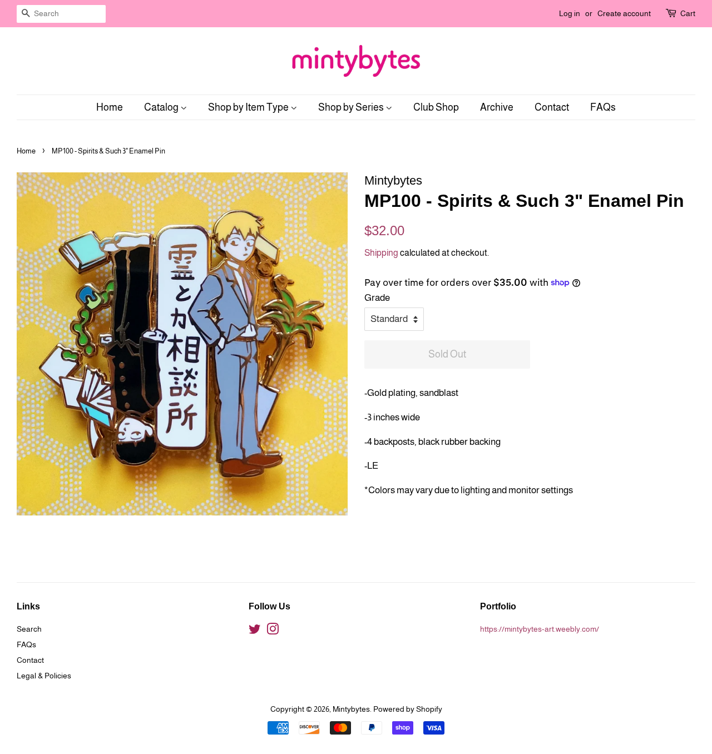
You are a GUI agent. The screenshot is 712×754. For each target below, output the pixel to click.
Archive (496, 107)
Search (29, 628)
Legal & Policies (44, 675)
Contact (552, 107)
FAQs (603, 107)
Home (109, 107)
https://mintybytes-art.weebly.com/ (539, 628)
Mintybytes (351, 709)
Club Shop (436, 107)
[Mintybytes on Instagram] (272, 631)
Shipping (381, 252)
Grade (377, 297)
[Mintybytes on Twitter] (255, 631)
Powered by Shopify (407, 709)
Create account (624, 13)
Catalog (162, 107)
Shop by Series (351, 107)
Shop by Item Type (249, 107)
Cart (687, 13)
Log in (569, 13)
